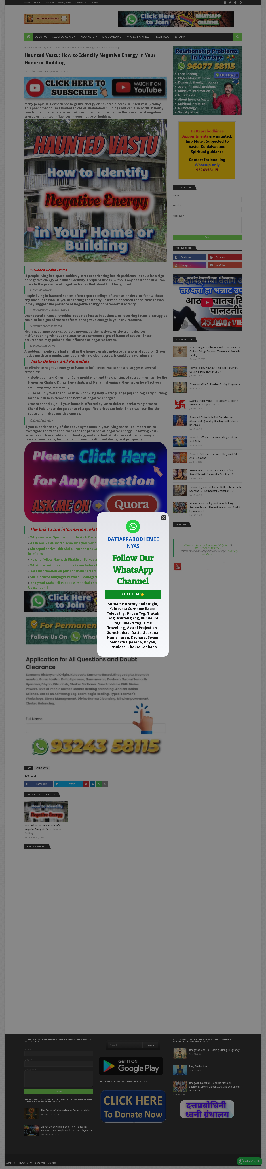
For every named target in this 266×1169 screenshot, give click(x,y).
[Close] (163, 517)
